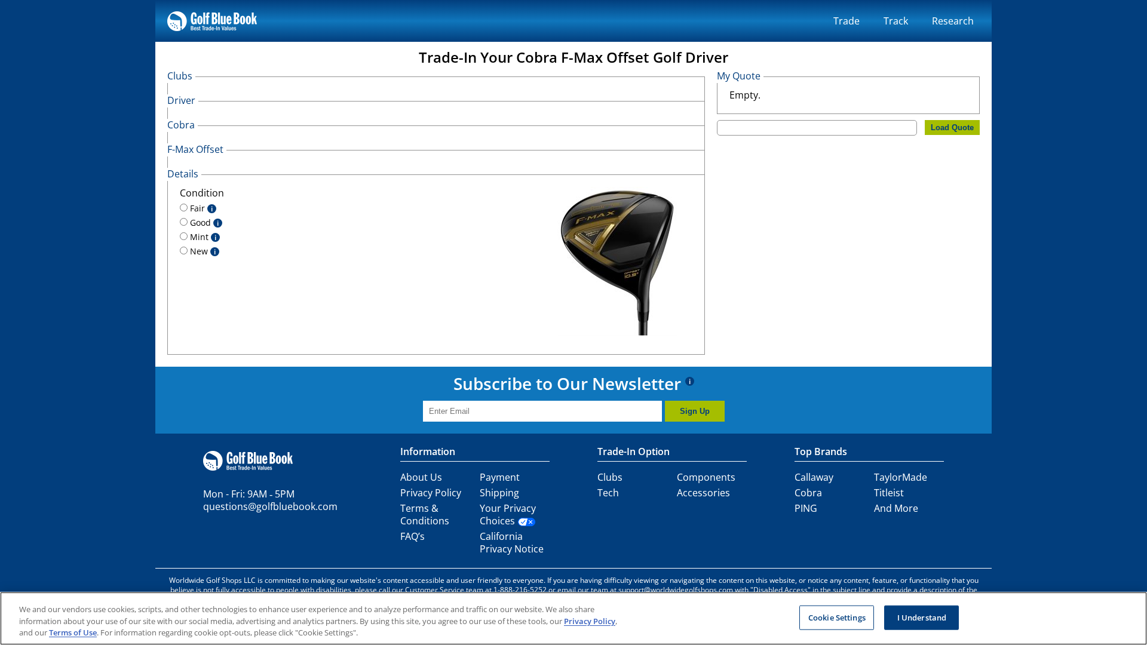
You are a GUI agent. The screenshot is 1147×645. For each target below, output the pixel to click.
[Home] (212, 21)
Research (953, 20)
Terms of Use (73, 632)
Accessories (703, 492)
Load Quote (952, 127)
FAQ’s (412, 536)
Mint (202, 236)
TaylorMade (900, 477)
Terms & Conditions (424, 514)
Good (203, 222)
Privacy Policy (430, 492)
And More (896, 508)
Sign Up (695, 411)
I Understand (922, 617)
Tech (608, 492)
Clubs (609, 477)
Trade (846, 20)
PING (806, 508)
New (202, 251)
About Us (421, 477)
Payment (500, 477)
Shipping (499, 492)
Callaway (814, 477)
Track (896, 20)
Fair (200, 208)
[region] (573, 618)
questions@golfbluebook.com (270, 506)
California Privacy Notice (512, 542)
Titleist (889, 492)
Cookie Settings (837, 617)
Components (706, 477)
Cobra (808, 492)
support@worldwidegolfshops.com (675, 590)
